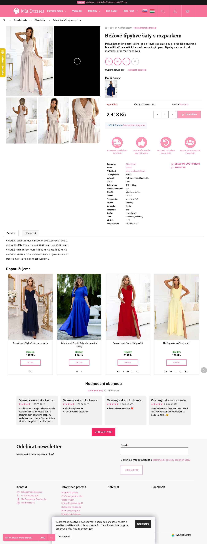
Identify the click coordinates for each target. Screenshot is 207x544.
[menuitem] (56, 11)
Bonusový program (70, 510)
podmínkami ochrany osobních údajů (171, 460)
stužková (141, 171)
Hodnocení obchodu (103, 383)
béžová (129, 167)
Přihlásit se (132, 470)
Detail (30, 362)
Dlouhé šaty (131, 164)
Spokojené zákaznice (71, 507)
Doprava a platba (69, 492)
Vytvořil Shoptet (183, 535)
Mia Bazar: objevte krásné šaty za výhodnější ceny (102, 2)
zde (91, 528)
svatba (133, 171)
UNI (30, 371)
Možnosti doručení (137, 70)
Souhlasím (143, 524)
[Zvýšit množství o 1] (172, 114)
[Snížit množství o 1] (157, 114)
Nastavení (64, 536)
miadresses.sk (28, 502)
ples (128, 171)
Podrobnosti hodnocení (145, 28)
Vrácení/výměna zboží (72, 503)
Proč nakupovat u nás (71, 496)
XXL (187, 371)
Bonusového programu (134, 125)
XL (135, 61)
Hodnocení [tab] (30, 233)
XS (118, 371)
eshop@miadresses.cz (31, 492)
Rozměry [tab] (11, 233)
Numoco (184, 104)
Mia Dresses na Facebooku (33, 499)
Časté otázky (67, 500)
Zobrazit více (103, 432)
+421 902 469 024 (29, 495)
